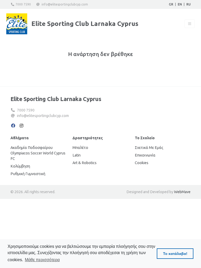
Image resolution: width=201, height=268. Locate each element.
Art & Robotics (84, 163)
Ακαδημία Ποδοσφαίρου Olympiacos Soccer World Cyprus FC (37, 153)
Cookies (141, 163)
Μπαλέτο (80, 148)
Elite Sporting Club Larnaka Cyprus (55, 99)
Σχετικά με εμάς (149, 148)
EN (180, 4)
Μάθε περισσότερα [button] (42, 260)
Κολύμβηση (20, 166)
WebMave (182, 192)
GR (171, 4)
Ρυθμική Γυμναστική (27, 174)
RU (188, 4)
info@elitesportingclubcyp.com (65, 4)
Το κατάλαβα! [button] (175, 254)
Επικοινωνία (145, 155)
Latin (76, 155)
